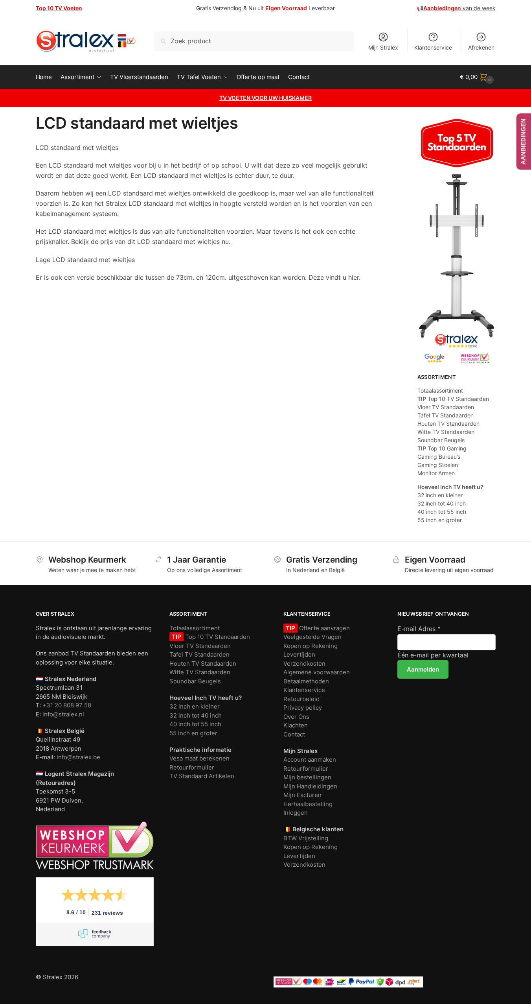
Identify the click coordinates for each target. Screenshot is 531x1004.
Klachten (295, 725)
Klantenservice (433, 47)
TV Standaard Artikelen (201, 776)
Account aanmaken (309, 759)
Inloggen (295, 812)
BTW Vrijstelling (305, 838)
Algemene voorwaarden (316, 672)
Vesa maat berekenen (199, 758)
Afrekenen (481, 47)
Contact (294, 734)
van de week (459, 8)
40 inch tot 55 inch (441, 511)
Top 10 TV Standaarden (453, 398)
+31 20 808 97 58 (66, 705)
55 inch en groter (439, 520)
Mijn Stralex (383, 47)
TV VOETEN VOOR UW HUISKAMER (265, 97)
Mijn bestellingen (307, 777)
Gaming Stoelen (437, 464)
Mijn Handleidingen (310, 786)
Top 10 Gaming (442, 448)
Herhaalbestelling (308, 804)
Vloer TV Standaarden (445, 407)
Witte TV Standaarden (445, 431)
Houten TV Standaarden (448, 423)
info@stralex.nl (63, 714)
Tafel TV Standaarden (445, 415)
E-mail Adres (419, 629)
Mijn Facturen (302, 795)
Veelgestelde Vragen (312, 636)
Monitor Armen (436, 473)
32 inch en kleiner (440, 495)
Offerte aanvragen (324, 628)
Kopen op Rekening (310, 646)
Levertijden (299, 654)
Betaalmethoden (306, 681)
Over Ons (296, 716)
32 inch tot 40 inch (441, 503)
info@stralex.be (78, 757)
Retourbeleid (301, 699)
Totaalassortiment (440, 390)
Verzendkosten (304, 663)
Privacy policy (302, 707)
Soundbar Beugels (441, 440)
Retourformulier (191, 767)
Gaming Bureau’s (438, 456)
